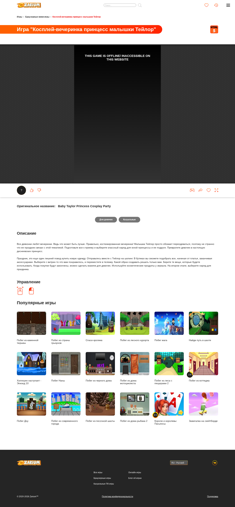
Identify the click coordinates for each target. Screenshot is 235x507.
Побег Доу (22, 421)
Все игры (98, 472)
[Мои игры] (206, 5)
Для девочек (106, 219)
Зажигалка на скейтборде (203, 421)
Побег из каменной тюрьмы (27, 341)
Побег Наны (58, 380)
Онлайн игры (134, 472)
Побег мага (160, 340)
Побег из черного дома (99, 380)
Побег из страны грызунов (60, 341)
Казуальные (129, 219)
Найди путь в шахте (200, 340)
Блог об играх (135, 478)
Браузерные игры (102, 478)
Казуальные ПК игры (104, 484)
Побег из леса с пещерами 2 (163, 382)
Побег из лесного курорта (134, 340)
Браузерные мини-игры (37, 17)
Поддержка (212, 496)
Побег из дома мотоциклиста (128, 382)
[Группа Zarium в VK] (214, 462)
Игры (19, 17)
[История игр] (216, 5)
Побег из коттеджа (199, 378)
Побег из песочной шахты (100, 421)
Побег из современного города (64, 422)
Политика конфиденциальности (117, 496)
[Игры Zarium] (29, 4)
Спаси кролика (94, 340)
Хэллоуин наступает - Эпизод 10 (29, 382)
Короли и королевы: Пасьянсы (165, 419)
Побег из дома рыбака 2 (133, 421)
